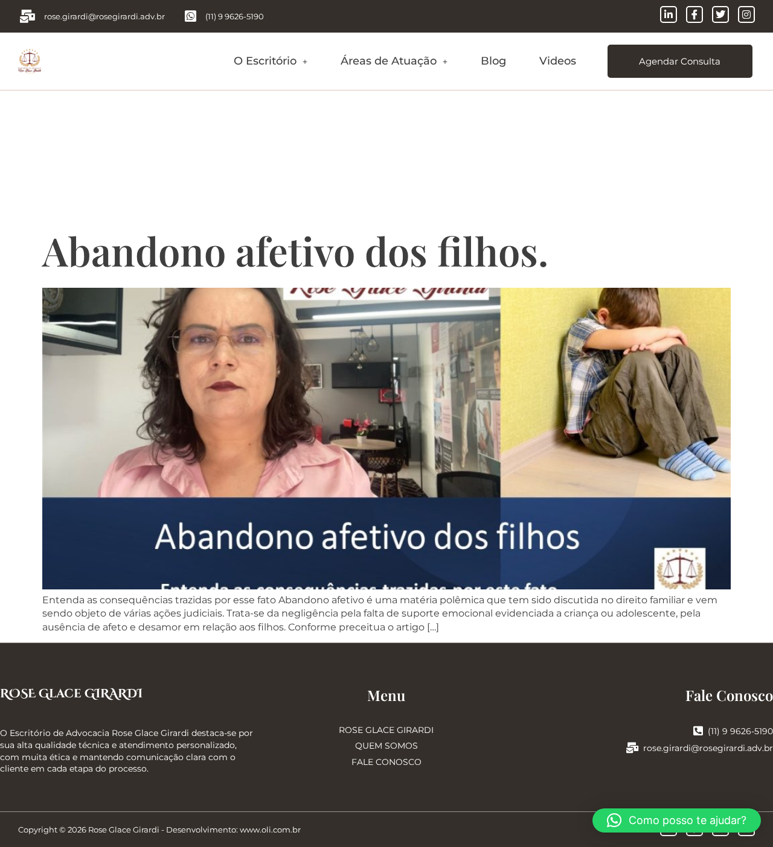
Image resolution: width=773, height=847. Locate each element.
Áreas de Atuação (389, 61)
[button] (270, 61)
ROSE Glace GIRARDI (71, 693)
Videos (557, 61)
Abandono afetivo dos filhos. (295, 250)
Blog (493, 61)
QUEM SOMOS (386, 745)
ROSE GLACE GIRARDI (386, 730)
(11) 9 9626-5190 (740, 731)
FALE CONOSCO (386, 762)
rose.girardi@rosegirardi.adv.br (708, 748)
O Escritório (265, 61)
